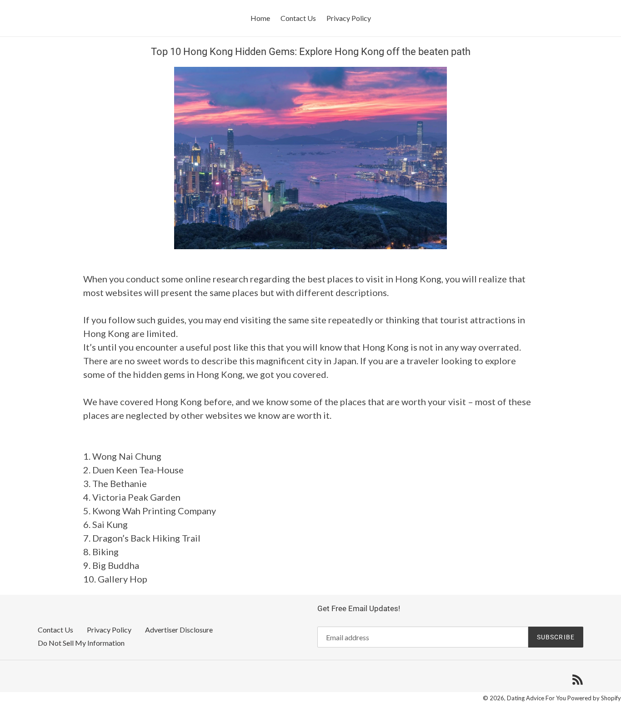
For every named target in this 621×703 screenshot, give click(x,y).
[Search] (598, 18)
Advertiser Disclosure (179, 629)
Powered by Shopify (594, 698)
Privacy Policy (109, 629)
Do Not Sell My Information (81, 642)
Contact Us (55, 629)
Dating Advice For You (536, 698)
